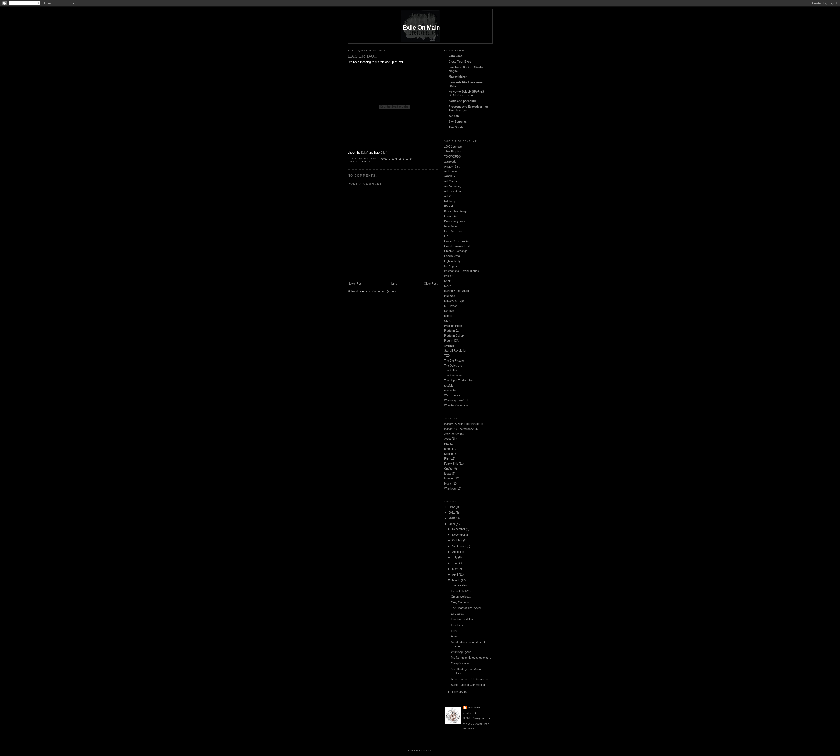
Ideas (447, 473)
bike (446, 443)
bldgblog (449, 201)
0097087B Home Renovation (462, 423)
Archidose (450, 171)
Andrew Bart (452, 166)
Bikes (447, 448)
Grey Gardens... (461, 602)
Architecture (451, 434)
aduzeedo (450, 161)
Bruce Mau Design (455, 211)
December (459, 529)
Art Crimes (451, 181)
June (455, 563)
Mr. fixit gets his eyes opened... (471, 657)
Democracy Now (454, 221)
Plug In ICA (451, 340)
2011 (452, 512)
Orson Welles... (461, 596)
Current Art (451, 216)
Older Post (431, 283)
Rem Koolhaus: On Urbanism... (471, 679)
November (459, 534)
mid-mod (449, 296)
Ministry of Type (454, 301)
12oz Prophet (452, 151)
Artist (447, 438)
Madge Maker (458, 76)
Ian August (451, 266)
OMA (447, 320)
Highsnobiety (452, 261)
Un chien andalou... (463, 619)
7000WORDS (452, 156)
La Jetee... (458, 613)
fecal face (450, 226)
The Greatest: (460, 585)
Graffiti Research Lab (457, 246)
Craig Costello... (461, 663)
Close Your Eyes (460, 61)
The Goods (456, 127)
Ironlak (448, 276)
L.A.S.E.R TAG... (462, 591)
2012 (452, 507)
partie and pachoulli (462, 101)
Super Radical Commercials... (470, 684)
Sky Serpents (458, 121)
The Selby (450, 370)
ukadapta (450, 390)
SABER (449, 345)
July (455, 557)
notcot (448, 315)
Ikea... (455, 630)
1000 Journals (453, 146)
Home (393, 283)
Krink (447, 281)
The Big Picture (454, 360)
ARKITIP (449, 176)
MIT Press (450, 306)
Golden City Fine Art (457, 241)
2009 (452, 524)
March (456, 580)
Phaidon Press (453, 325)
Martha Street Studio (457, 290)
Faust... (456, 636)
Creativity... (458, 625)
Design (448, 453)
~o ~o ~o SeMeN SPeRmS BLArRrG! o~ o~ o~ (466, 93)
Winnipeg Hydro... (462, 652)
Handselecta (452, 256)
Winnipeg (450, 488)
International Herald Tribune (461, 271)
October (457, 540)
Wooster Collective (456, 405)
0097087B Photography (459, 428)
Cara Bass (455, 56)
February (458, 691)
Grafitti (365, 161)
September (459, 546)
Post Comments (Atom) (381, 291)
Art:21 (448, 196)
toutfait (448, 385)
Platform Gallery (454, 335)
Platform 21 (451, 330)
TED (447, 355)
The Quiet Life (453, 365)
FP (446, 236)
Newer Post (355, 283)
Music (448, 483)
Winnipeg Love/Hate (456, 400)
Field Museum (453, 231)
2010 (452, 518)
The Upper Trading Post (459, 380)
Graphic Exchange (455, 251)
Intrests (449, 478)
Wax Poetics (452, 395)
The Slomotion (453, 375)
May (455, 568)
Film (447, 458)
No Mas (449, 310)
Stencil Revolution (455, 350)
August (457, 551)
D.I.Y (364, 152)
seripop (454, 115)
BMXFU (449, 206)
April (455, 574)
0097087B (474, 707)
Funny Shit (451, 463)
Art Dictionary (452, 186)
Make (447, 286)
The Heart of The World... (467, 608)
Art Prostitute (452, 191)
